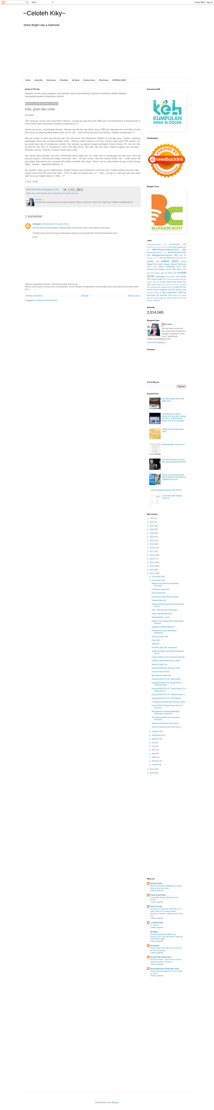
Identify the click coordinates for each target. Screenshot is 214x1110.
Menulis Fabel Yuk (159, 664)
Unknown (37, 224)
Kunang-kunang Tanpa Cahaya (165, 597)
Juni (154, 746)
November (156, 580)
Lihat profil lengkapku (156, 342)
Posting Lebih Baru (34, 296)
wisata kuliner (172, 298)
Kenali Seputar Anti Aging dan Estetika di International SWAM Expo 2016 (174, 477)
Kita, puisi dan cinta (160, 636)
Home (27, 80)
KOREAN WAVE (119, 80)
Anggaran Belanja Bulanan (163, 627)
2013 (152, 566)
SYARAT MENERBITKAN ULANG (166, 661)
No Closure (154, 925)
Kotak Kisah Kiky (158, 895)
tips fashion (177, 290)
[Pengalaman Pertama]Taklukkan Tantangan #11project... (166, 712)
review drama (166, 282)
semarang (153, 287)
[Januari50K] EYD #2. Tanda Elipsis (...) (168, 694)
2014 (152, 562)
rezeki (183, 284)
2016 (152, 555)
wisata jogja (158, 298)
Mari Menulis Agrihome (161, 675)
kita (49, 193)
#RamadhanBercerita (177, 252)
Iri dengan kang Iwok (160, 589)
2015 (152, 559)
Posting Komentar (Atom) (46, 300)
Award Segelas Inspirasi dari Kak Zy (166, 490)
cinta (33, 193)
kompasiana (56, 193)
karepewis (154, 946)
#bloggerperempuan (162, 255)
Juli (153, 743)
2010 (152, 769)
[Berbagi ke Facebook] (78, 189)
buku (170, 273)
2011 (152, 573)
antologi (150, 261)
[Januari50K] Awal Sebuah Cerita (166, 668)
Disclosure (51, 80)
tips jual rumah (153, 292)
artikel (165, 261)
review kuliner (156, 284)
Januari (155, 764)
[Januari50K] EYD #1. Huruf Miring (166, 698)
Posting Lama (134, 296)
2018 (152, 548)
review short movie (171, 284)
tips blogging (161, 290)
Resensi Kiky (156, 883)
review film (181, 282)
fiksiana (44, 193)
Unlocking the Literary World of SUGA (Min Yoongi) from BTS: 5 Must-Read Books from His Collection (174, 417)
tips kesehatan (169, 292)
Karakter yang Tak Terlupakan (164, 647)
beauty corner (165, 269)
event (38, 193)
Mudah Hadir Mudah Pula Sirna (165, 723)
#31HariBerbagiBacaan (177, 247)
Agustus (155, 739)
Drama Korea (89, 80)
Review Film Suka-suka (160, 957)
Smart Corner (156, 906)
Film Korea (103, 80)
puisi (68, 193)
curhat (182, 272)
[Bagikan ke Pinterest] (81, 189)
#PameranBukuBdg (154, 252)
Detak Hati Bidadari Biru (162, 614)
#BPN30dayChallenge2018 (165, 249)
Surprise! (155, 644)
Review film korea (167, 258)
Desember (156, 576)
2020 (152, 540)
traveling (163, 295)
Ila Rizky (168, 324)
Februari (156, 761)
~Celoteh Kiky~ (44, 13)
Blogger (115, 1102)
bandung (151, 269)
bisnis (179, 269)
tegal (177, 287)
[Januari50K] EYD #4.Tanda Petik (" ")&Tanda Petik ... (167, 684)
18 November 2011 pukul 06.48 (55, 224)
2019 (152, 544)
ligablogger (160, 276)
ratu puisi (74, 193)
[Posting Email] (65, 189)
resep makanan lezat (175, 279)
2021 (152, 537)
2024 (152, 526)
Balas (35, 237)
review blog (151, 282)
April (154, 753)
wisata (174, 295)
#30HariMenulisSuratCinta (156, 247)
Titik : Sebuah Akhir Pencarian (164, 610)
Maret (154, 757)
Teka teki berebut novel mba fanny (166, 727)
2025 (152, 522)
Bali (181, 255)
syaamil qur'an (166, 287)
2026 (152, 518)
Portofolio (64, 80)
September (157, 735)
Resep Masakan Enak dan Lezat (164, 969)
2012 (152, 570)
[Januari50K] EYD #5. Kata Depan (166, 679)
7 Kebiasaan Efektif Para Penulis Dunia (168, 702)
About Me (38, 80)
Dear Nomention (159, 593)
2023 (152, 529)
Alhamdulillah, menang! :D (173, 444)
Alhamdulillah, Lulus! (161, 617)
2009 (152, 773)
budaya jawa (159, 273)
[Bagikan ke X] (75, 189)
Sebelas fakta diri (159, 600)
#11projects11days (154, 244)
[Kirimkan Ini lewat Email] (69, 189)
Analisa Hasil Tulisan (161, 672)
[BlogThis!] (72, 189)
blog (148, 273)
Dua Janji (156, 640)
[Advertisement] (107, 54)
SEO (181, 258)
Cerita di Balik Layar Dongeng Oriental (168, 657)
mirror (64, 193)
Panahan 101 (152, 258)
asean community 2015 (169, 267)
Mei (154, 750)
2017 (152, 551)
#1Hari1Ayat (174, 244)
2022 (152, 533)
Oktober (155, 731)
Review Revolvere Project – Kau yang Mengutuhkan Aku (174, 461)
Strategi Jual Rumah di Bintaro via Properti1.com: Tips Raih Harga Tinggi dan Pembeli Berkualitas (166, 936)
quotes (183, 276)
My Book (75, 80)
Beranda (85, 296)
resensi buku (156, 279)
